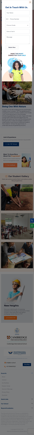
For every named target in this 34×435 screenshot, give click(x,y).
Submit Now (12, 47)
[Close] (30, 2)
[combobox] (7, 19)
